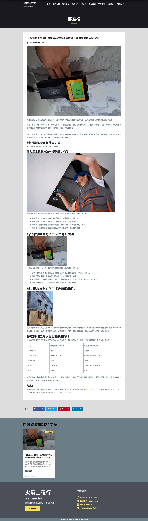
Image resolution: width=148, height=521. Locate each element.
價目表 (83, 4)
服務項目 (65, 4)
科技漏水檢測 (90, 389)
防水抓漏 (44, 43)
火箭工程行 (29, 3)
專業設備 (101, 4)
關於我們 (56, 4)
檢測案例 (92, 4)
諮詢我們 (66, 392)
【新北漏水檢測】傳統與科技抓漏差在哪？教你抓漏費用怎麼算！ (38, 456)
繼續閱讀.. (29, 471)
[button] (39, 409)
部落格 (110, 4)
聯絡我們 (120, 4)
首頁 (48, 4)
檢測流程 (75, 4)
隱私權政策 (84, 519)
